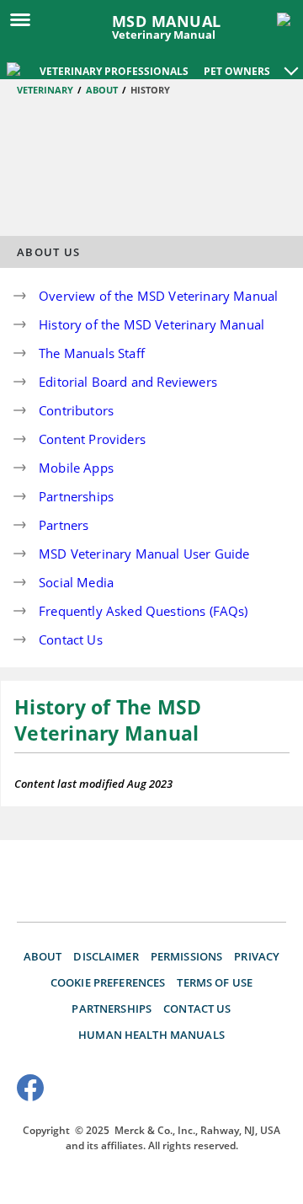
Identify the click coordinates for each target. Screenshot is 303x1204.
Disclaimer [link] (105, 956)
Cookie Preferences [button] (108, 982)
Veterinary (45, 89)
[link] (15, 67)
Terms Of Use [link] (214, 982)
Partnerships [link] (112, 1008)
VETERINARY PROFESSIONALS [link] (114, 71)
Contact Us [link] (197, 1008)
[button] (291, 62)
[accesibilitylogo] (254, 1090)
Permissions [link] (187, 956)
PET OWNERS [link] (237, 71)
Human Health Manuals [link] (151, 1034)
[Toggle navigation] (25, 18)
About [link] (43, 956)
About (102, 89)
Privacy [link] (256, 956)
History (150, 89)
